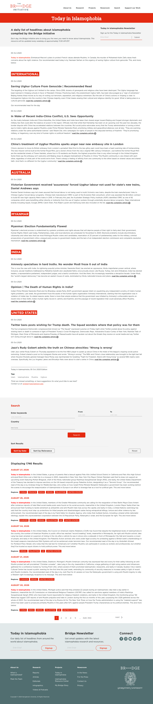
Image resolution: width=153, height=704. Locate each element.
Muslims (34, 377)
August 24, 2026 (20, 526)
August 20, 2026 (20, 585)
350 (89, 618)
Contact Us (81, 681)
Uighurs (44, 377)
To (111, 412)
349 (85, 618)
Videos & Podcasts (40, 690)
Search (117, 8)
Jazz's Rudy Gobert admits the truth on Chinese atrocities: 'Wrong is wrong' (61, 347)
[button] (49, 648)
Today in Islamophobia (60, 674)
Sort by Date (20, 451)
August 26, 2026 (20, 498)
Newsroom (105, 8)
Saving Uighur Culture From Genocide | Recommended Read (51, 86)
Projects (92, 8)
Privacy (80, 685)
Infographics (38, 685)
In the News (82, 673)
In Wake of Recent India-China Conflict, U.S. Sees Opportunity (52, 116)
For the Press (82, 677)
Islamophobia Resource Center (62, 680)
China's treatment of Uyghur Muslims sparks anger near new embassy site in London (67, 144)
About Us (67, 8)
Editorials (36, 681)
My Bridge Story (61, 685)
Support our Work (132, 8)
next (117, 617)
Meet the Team (16, 679)
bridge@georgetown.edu (33, 384)
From (80, 412)
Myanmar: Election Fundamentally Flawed (39, 226)
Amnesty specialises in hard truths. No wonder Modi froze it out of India (59, 264)
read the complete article (37, 101)
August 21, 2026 (20, 557)
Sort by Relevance (42, 451)
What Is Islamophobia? (16, 674)
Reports (36, 673)
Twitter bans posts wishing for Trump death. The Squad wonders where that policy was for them (75, 324)
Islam (13, 377)
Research (80, 8)
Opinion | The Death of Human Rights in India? (42, 287)
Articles (36, 677)
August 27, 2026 (20, 470)
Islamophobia (23, 377)
